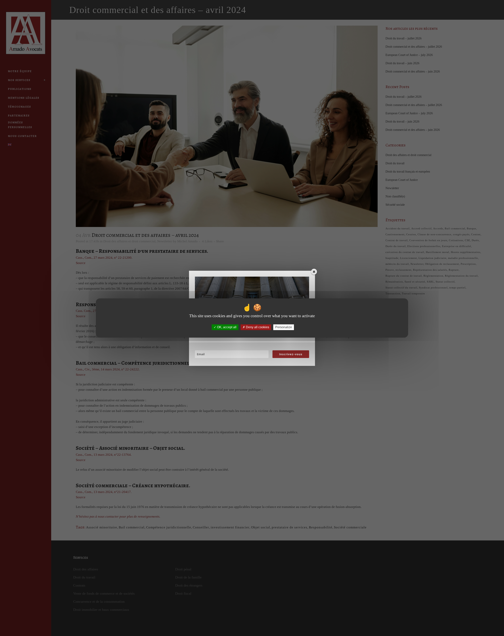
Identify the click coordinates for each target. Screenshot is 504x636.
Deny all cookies (257, 327)
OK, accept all (226, 327)
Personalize (283, 327)
